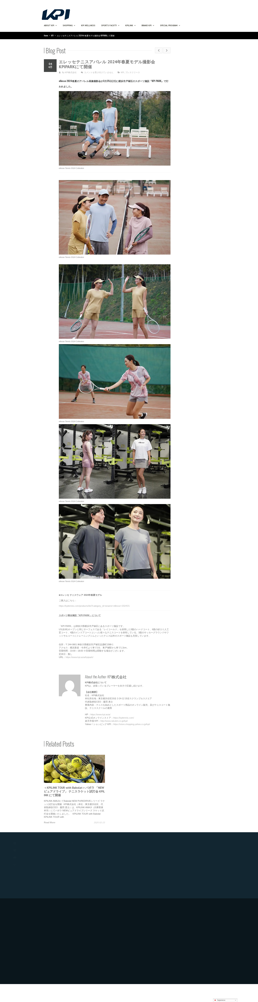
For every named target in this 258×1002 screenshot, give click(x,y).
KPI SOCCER (137, 874)
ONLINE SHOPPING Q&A (85, 856)
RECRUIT (86, 912)
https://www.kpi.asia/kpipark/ (79, 657)
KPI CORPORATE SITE (25, 936)
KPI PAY (193, 857)
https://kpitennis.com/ (123, 717)
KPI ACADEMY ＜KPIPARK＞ (145, 862)
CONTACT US (197, 917)
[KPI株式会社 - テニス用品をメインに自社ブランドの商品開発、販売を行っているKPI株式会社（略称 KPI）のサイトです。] (56, 14)
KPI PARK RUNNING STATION (146, 886)
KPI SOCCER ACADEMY (143, 880)
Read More (49, 822)
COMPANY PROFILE (25, 843)
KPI (52, 35)
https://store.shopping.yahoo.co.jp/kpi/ (131, 724)
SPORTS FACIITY (109, 25)
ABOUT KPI (49, 25)
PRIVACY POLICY (90, 919)
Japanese (220, 1000)
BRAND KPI (147, 25)
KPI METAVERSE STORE (26, 865)
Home (46, 35)
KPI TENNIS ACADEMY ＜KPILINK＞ (149, 868)
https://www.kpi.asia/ (100, 714)
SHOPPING (68, 25)
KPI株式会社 (71, 72)
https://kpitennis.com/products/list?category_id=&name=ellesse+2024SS (94, 606)
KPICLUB (18, 857)
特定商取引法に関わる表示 (94, 926)
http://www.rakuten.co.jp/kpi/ (114, 721)
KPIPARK (135, 850)
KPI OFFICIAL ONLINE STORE (88, 850)
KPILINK (129, 25)
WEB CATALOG (197, 850)
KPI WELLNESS (88, 25)
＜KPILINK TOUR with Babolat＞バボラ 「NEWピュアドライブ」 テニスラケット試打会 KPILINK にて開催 (74, 791)
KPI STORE (78, 862)
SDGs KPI (19, 850)
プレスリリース (132, 72)
